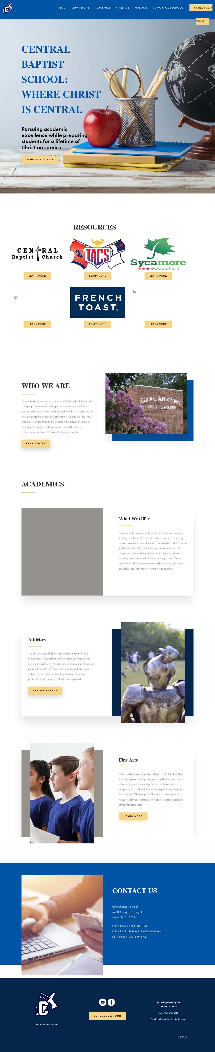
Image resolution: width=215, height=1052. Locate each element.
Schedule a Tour (107, 1015)
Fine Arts (141, 7)
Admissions (80, 7)
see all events (45, 690)
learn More (35, 443)
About (62, 7)
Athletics (122, 7)
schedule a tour (39, 159)
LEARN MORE (37, 275)
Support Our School (168, 7)
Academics (102, 7)
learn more (133, 816)
